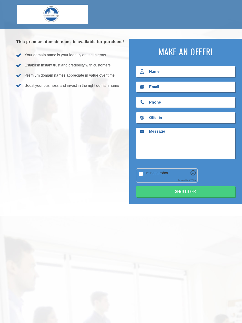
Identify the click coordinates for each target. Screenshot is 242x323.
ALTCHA (192, 180)
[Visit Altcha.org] (193, 174)
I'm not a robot (156, 173)
